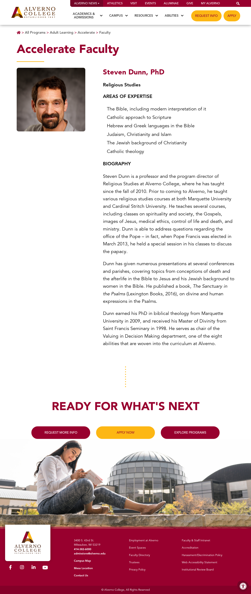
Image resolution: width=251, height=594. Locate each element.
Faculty (105, 32)
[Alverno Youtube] (45, 568)
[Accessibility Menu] (243, 586)
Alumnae (171, 3)
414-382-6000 (82, 549)
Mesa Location (83, 568)
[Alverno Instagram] (21, 568)
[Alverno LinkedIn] (33, 568)
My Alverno (210, 3)
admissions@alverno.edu (89, 553)
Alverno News (85, 3)
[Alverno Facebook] (10, 568)
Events (150, 3)
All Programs (35, 32)
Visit (133, 3)
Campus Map (82, 560)
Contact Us (81, 575)
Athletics (115, 3)
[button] (238, 3)
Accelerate (87, 32)
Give (189, 3)
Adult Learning (62, 32)
